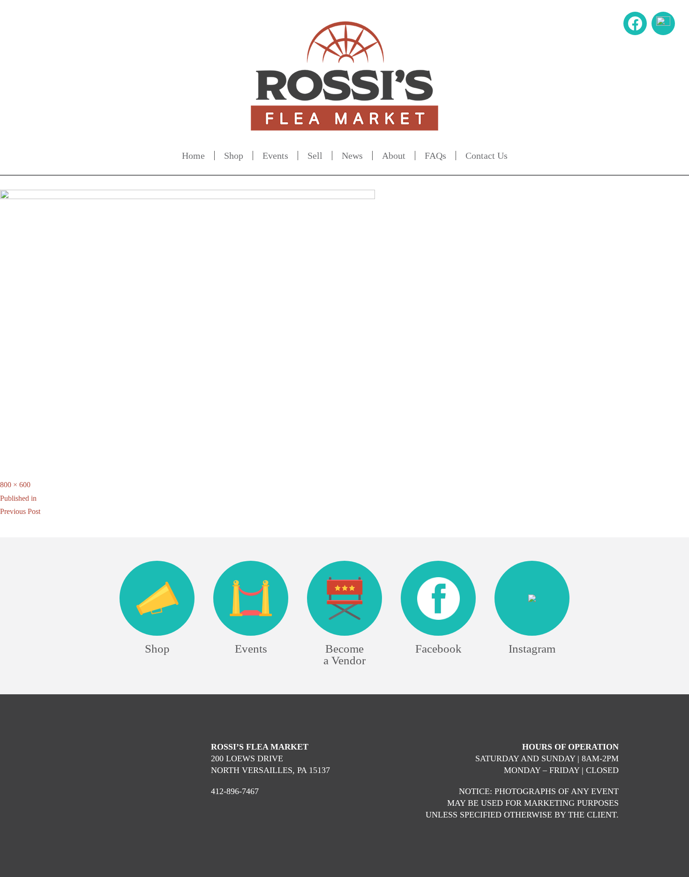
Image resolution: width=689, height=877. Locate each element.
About (393, 155)
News (352, 155)
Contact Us (486, 155)
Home (193, 155)
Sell (314, 155)
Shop (233, 155)
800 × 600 (15, 485)
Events (275, 155)
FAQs (435, 155)
